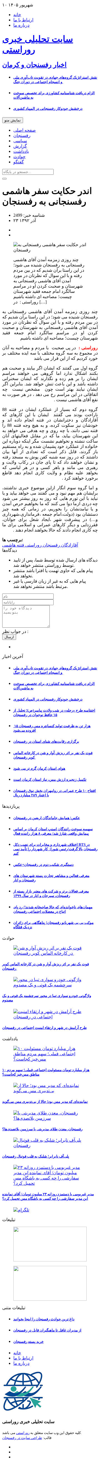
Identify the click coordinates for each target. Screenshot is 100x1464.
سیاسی (20, 140)
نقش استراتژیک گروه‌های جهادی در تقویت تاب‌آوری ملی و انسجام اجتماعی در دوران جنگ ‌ (55, 79)
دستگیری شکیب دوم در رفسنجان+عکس (43, 864)
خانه (17, 14)
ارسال (9, 637)
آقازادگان (69, 545)
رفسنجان (22, 135)
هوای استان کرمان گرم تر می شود (39, 768)
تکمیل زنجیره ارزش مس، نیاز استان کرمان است (49, 779)
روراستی (33, 545)
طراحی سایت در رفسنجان (22, 1438)
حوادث (19, 156)
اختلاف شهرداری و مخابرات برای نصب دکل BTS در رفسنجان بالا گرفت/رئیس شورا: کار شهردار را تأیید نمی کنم (55, 849)
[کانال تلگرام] (50, 1210)
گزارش (20, 146)
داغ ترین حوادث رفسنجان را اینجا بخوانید (43, 1319)
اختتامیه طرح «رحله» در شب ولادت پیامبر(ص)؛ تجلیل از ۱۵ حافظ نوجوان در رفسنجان (54, 712)
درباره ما (21, 25)
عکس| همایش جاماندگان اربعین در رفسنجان (46, 818)
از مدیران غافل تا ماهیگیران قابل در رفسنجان (47, 1330)
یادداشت (21, 151)
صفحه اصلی (24, 130)
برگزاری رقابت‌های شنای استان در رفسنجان (46, 741)
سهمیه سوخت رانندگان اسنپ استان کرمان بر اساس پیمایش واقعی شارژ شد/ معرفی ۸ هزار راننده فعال (53, 831)
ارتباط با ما (23, 20)
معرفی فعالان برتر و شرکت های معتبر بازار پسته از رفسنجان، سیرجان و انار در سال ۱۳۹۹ (51, 893)
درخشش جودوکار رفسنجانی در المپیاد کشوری (47, 108)
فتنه (20, 545)
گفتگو (18, 161)
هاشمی (9, 545)
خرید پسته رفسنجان (28, 1342)
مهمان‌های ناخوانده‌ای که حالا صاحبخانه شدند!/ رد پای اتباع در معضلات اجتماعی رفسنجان (52, 909)
